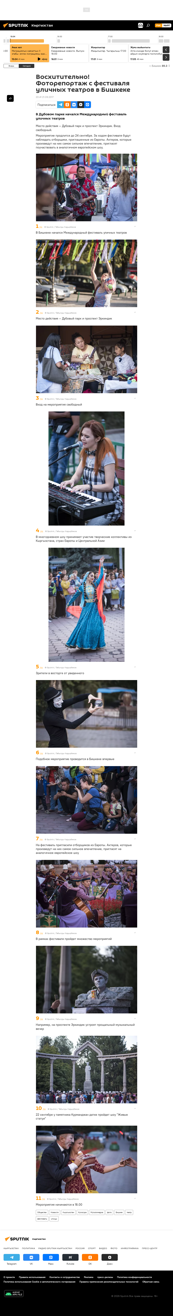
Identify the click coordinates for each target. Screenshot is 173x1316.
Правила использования (32, 1277)
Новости (55, 1212)
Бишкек (119, 1212)
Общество (42, 1212)
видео (103, 1248)
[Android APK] (13, 1294)
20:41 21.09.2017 (45, 97)
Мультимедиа (97, 1212)
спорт (92, 1248)
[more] (135, 226)
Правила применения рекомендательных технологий (108, 1281)
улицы (54, 1218)
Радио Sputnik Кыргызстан (55, 1248)
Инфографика (130, 1248)
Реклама (88, 1277)
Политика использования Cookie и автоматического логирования (39, 1281)
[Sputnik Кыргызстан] (16, 28)
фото (109, 1212)
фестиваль (42, 1218)
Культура (82, 1212)
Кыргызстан (68, 1212)
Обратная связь (150, 1281)
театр (129, 1212)
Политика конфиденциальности (134, 1277)
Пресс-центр (149, 1248)
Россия (80, 1248)
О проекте (9, 1277)
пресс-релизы (105, 1277)
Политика (28, 1248)
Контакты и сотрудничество (65, 1277)
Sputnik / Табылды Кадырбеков (61, 227)
